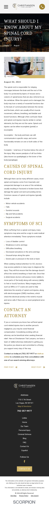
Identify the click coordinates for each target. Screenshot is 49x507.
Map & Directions (24, 406)
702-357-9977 (24, 411)
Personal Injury (24, 430)
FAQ (24, 442)
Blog (24, 438)
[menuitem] (13, 496)
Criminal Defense (24, 434)
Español (24, 450)
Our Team (24, 426)
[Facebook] (24, 461)
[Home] (23, 7)
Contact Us (24, 446)
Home (24, 422)
